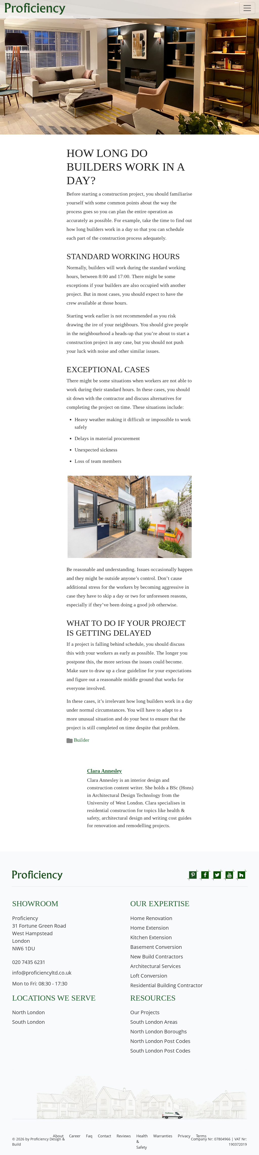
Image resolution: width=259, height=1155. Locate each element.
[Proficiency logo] (129, 9)
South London (28, 1021)
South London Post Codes (160, 1050)
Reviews (124, 1135)
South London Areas (154, 1021)
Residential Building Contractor (166, 985)
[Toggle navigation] (247, 8)
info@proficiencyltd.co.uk (42, 972)
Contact (104, 1135)
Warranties (162, 1135)
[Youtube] (229, 874)
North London (28, 1012)
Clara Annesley (104, 771)
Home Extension (149, 927)
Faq (89, 1135)
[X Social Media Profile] (217, 874)
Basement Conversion (156, 947)
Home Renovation (151, 918)
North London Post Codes (160, 1041)
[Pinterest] (192, 874)
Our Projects (145, 1012)
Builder (81, 740)
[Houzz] (241, 874)
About (58, 1135)
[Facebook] (205, 874)
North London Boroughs (158, 1031)
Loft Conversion (148, 975)
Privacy (184, 1135)
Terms (201, 1135)
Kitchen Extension (151, 937)
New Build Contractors (156, 956)
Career (74, 1135)
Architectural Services (155, 966)
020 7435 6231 (28, 962)
